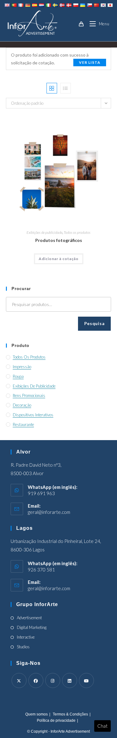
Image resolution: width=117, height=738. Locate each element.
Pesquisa (94, 323)
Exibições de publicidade (44, 232)
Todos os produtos (77, 232)
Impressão (22, 366)
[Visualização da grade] (51, 88)
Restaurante (23, 424)
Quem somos (36, 714)
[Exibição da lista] (65, 88)
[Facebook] (35, 680)
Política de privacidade (56, 720)
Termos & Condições (70, 714)
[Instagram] (52, 680)
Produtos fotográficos (58, 240)
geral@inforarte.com (49, 512)
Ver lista (89, 62)
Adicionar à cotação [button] (59, 258)
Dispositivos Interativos (33, 414)
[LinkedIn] (69, 680)
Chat (102, 726)
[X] (19, 680)
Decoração (22, 405)
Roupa (18, 376)
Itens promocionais (29, 395)
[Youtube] (86, 680)
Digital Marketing (31, 627)
